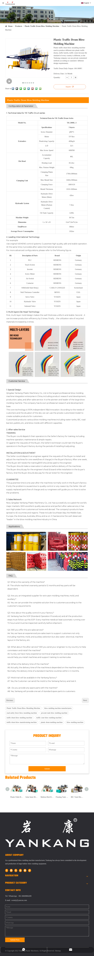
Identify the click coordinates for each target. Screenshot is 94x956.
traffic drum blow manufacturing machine (22, 722)
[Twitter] (15, 870)
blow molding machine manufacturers (58, 708)
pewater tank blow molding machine (54, 713)
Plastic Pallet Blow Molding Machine (16, 797)
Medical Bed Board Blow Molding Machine (47, 797)
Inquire (68, 87)
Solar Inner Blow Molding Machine (31, 797)
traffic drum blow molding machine (19, 718)
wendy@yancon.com (19, 900)
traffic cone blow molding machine (49, 718)
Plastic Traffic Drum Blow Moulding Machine (23, 708)
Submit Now (15, 940)
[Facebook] (6, 870)
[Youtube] (20, 870)
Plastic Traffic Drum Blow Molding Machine (28, 100)
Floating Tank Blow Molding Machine (62, 797)
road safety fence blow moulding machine (22, 713)
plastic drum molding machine (52, 722)
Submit (47, 769)
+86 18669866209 (24, 896)
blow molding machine (75, 722)
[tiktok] (29, 870)
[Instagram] (25, 870)
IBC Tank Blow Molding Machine (77, 797)
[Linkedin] (11, 870)
